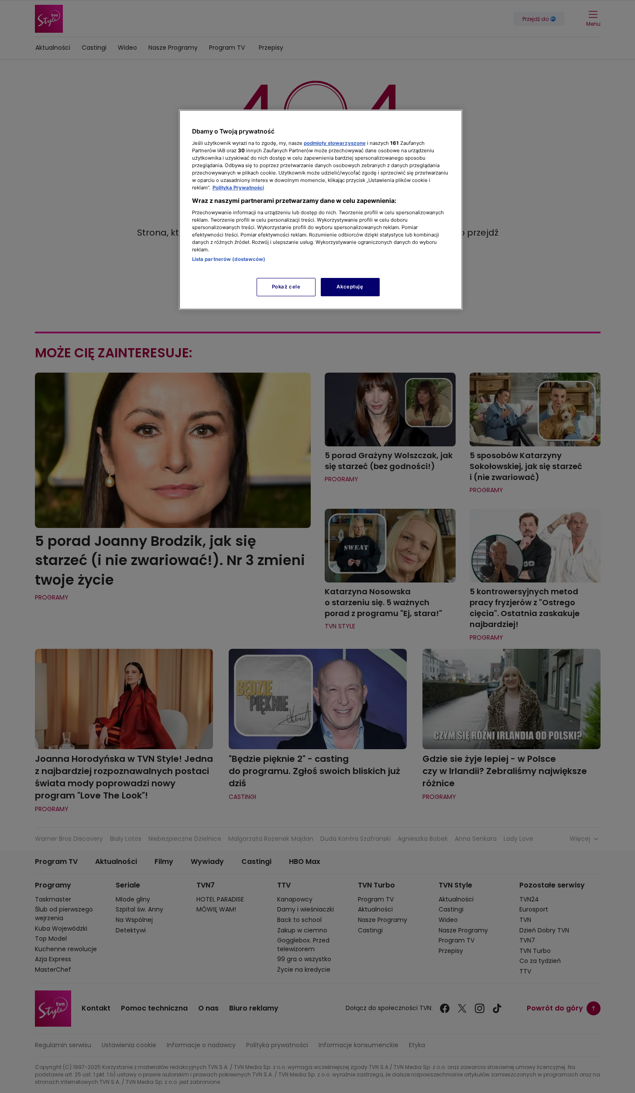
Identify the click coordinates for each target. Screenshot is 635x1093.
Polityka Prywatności (238, 188)
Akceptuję (349, 287)
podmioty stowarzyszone (335, 143)
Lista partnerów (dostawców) (229, 259)
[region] (321, 210)
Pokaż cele (286, 287)
